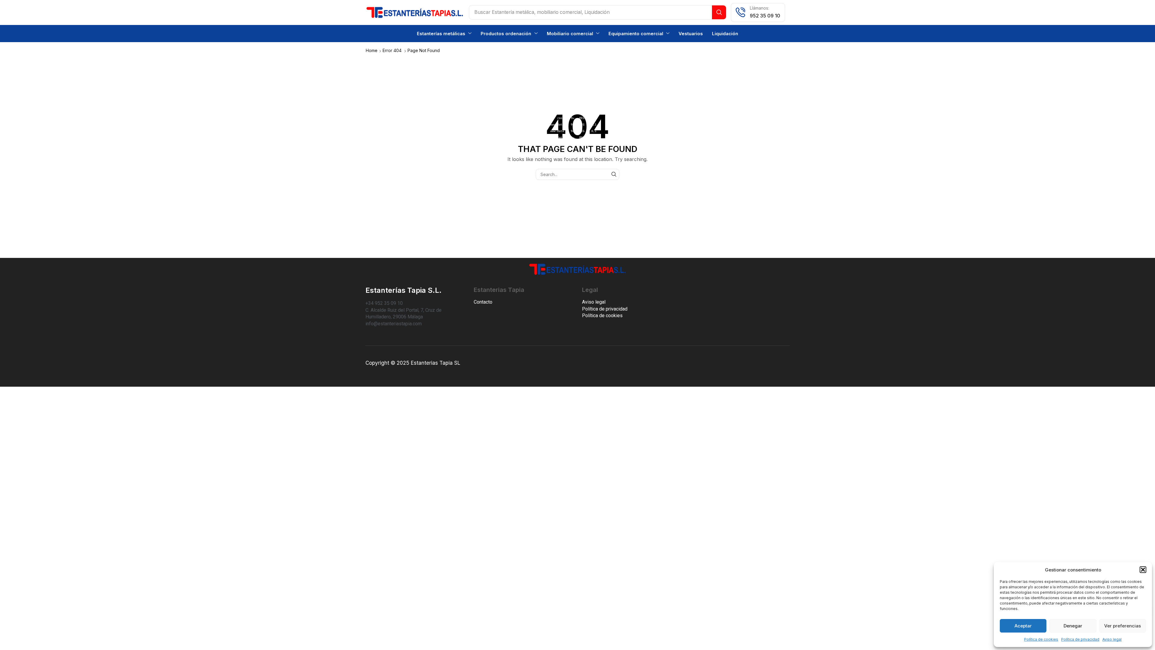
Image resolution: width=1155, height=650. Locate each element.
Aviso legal (1112, 639)
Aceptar (1023, 626)
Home (371, 50)
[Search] (719, 12)
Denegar (1073, 626)
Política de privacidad (1080, 639)
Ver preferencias (1122, 626)
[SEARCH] (613, 174)
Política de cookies (1041, 639)
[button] (1143, 570)
